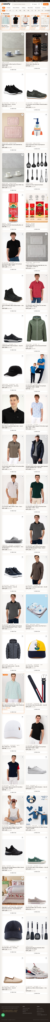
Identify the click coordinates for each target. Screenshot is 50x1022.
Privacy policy (40, 1008)
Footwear (8, 7)
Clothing (23, 7)
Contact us (39, 1013)
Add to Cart (14, 69)
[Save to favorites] (22, 34)
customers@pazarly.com (42, 1014)
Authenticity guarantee (27, 1013)
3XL (24, 10)
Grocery (44, 7)
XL (16, 10)
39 (35, 10)
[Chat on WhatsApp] (3, 1015)
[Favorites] (41, 4)
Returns (24, 1011)
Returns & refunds (40, 1011)
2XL (20, 10)
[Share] (39, 4)
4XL (28, 10)
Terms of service (40, 1009)
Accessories (37, 7)
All (3, 7)
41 (42, 10)
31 (32, 10)
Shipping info (25, 1009)
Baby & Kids (30, 7)
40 (38, 10)
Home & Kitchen (16, 7)
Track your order (26, 1008)
